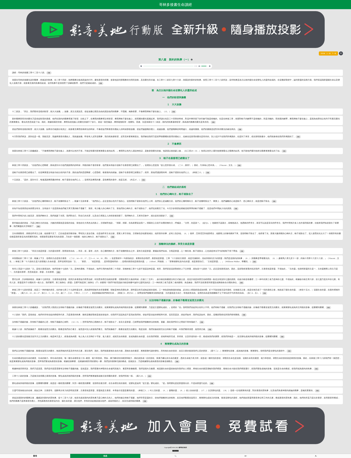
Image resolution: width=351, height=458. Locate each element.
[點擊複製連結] (192, 59)
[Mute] (199, 66)
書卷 (35, 456)
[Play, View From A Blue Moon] (141, 66)
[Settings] (209, 66)
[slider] (168, 66)
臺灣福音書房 (183, 447)
